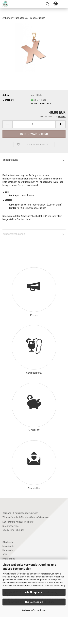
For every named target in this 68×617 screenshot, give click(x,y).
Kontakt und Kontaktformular (18, 521)
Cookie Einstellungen (13, 530)
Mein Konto (8, 546)
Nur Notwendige (34, 602)
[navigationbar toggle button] (64, 4)
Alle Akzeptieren (34, 592)
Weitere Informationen (34, 610)
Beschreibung (10, 159)
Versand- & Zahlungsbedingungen (20, 513)
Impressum (8, 559)
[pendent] (34, 47)
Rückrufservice (10, 526)
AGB (4, 554)
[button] (7, 124)
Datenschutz (9, 550)
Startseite (8, 542)
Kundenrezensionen (13, 233)
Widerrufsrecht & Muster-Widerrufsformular (25, 517)
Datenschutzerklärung (54, 585)
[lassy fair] (4, 4)
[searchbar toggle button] (47, 4)
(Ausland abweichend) (41, 103)
